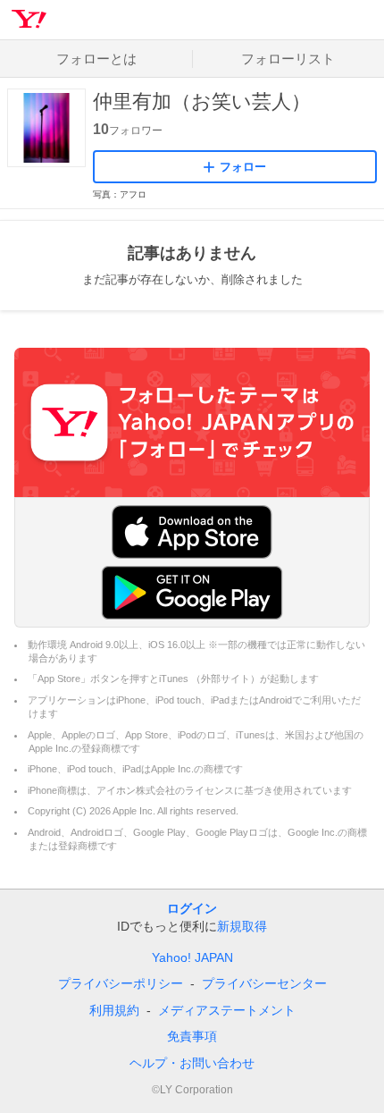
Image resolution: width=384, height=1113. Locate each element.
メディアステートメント (227, 1010)
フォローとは (96, 58)
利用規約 (114, 1010)
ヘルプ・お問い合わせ (192, 1063)
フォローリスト (288, 58)
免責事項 (192, 1036)
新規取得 (242, 926)
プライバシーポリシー (120, 983)
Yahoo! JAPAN (192, 957)
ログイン (192, 908)
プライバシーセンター (264, 983)
